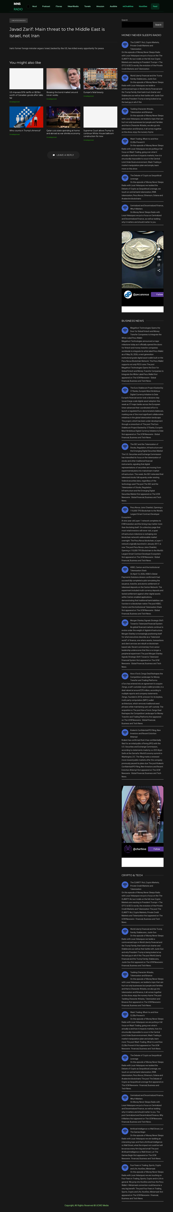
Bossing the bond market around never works (63, 78)
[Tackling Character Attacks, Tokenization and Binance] (125, 111)
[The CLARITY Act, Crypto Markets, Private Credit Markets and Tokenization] (125, 44)
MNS (18, 6)
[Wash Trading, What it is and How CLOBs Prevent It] (125, 141)
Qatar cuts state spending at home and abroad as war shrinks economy (63, 117)
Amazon (100, 6)
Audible (113, 6)
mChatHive (128, 6)
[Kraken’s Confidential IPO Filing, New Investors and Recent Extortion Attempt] (125, 732)
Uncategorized (19, 20)
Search (125, 20)
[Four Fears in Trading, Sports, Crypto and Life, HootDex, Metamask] (125, 1167)
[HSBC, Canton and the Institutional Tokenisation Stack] (125, 569)
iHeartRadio (73, 6)
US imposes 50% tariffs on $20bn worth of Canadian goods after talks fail (26, 78)
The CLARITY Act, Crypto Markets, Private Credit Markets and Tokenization (144, 45)
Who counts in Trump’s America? (26, 117)
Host (34, 6)
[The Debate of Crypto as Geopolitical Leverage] (125, 177)
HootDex (143, 6)
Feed (155, 6)
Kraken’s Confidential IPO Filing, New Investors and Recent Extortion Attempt (145, 733)
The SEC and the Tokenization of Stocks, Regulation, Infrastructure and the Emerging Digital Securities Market (146, 447)
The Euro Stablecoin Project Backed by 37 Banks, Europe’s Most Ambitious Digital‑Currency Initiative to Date (146, 391)
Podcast (46, 6)
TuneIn (87, 6)
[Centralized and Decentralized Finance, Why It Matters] (125, 207)
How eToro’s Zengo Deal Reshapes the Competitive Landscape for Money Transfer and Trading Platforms (146, 677)
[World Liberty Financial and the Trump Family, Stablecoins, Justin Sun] (125, 78)
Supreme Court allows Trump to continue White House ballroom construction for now (100, 117)
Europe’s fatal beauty (100, 78)
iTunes (59, 6)
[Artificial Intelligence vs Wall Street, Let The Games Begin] (125, 1131)
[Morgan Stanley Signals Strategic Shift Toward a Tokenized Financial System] (125, 622)
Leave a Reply (65, 155)
